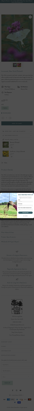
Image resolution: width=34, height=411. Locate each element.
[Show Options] (32, 209)
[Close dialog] (33, 193)
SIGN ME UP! (25, 212)
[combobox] (25, 209)
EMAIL (19, 199)
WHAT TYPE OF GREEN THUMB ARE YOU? (25, 207)
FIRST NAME (20, 203)
